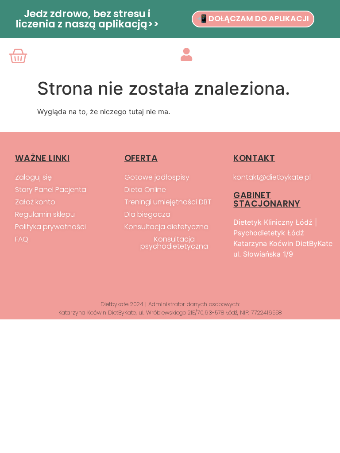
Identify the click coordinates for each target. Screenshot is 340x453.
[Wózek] (20, 56)
